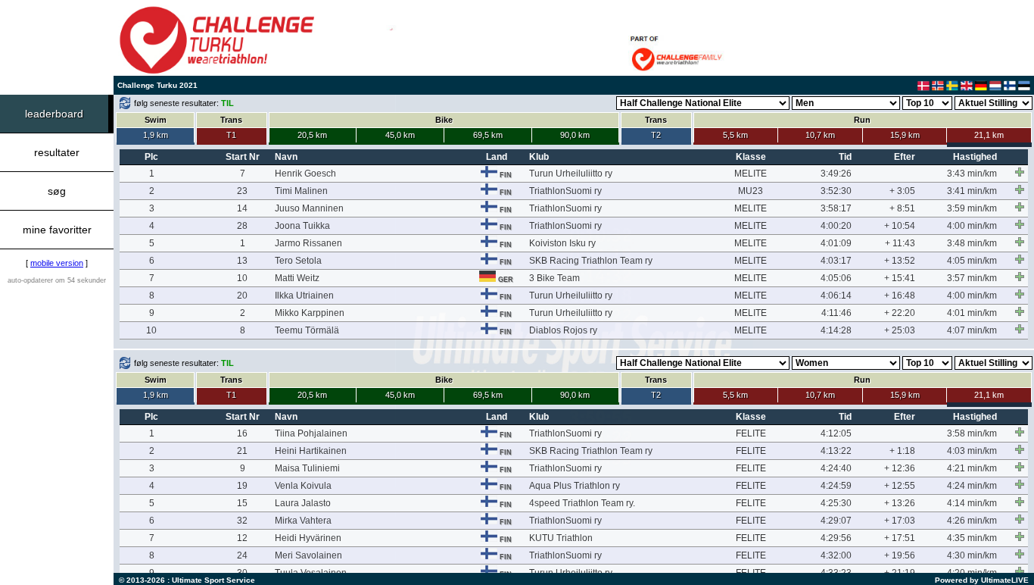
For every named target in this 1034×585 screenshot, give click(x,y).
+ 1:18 (902, 451)
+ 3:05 (902, 191)
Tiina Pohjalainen (311, 433)
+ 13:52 (899, 260)
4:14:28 (836, 330)
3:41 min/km (972, 191)
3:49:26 (836, 173)
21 (242, 451)
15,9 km (905, 134)
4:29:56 (836, 538)
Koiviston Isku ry (562, 243)
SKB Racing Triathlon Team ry (590, 260)
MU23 (750, 191)
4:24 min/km (972, 485)
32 (242, 520)
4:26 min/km (972, 520)
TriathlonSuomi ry (565, 191)
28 (242, 226)
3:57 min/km (972, 278)
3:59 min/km (972, 208)
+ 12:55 (899, 485)
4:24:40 (836, 468)
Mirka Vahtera (303, 520)
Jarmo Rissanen (308, 243)
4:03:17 (836, 260)
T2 (656, 134)
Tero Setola (298, 260)
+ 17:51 (899, 538)
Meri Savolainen (308, 555)
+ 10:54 (899, 226)
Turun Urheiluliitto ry (570, 173)
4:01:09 (836, 243)
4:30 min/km (972, 555)
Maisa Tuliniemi (307, 468)
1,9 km (155, 134)
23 (242, 191)
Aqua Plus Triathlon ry (574, 485)
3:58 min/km (972, 433)
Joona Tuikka (302, 226)
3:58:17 (836, 208)
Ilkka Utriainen (304, 295)
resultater (56, 152)
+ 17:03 (899, 520)
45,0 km (400, 134)
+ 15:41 (899, 278)
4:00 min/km (972, 226)
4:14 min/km (972, 503)
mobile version (56, 262)
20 (242, 295)
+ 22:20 (899, 313)
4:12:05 (836, 433)
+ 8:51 (902, 208)
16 (242, 433)
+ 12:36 (899, 468)
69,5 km (488, 134)
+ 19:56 (899, 555)
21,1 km (989, 134)
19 (242, 485)
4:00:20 (836, 226)
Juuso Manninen (309, 208)
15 (242, 503)
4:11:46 (836, 313)
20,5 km (312, 134)
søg (57, 191)
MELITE (750, 173)
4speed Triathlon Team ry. (582, 503)
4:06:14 (836, 295)
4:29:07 (836, 520)
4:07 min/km (972, 330)
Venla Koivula (303, 485)
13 (242, 260)
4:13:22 (836, 451)
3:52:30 (836, 191)
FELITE (751, 433)
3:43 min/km (972, 173)
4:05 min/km (972, 260)
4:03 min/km (972, 451)
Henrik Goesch (305, 173)
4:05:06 (836, 278)
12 (242, 538)
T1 (231, 134)
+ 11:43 (900, 243)
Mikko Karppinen (309, 313)
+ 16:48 (899, 295)
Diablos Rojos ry (563, 330)
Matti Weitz (297, 278)
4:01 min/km (972, 313)
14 (242, 208)
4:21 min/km (972, 468)
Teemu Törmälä (307, 330)
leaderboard (54, 114)
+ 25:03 (899, 330)
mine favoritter (57, 230)
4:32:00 (836, 555)
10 (242, 278)
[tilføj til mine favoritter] (1019, 172)
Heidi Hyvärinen (308, 538)
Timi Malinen (301, 191)
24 (242, 555)
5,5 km (735, 134)
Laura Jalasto (303, 503)
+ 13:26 (899, 503)
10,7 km (820, 134)
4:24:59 (836, 485)
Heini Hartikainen (311, 451)
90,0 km (575, 134)
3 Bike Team (554, 278)
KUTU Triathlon (561, 538)
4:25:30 (836, 503)
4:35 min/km (972, 538)
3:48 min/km (972, 243)
